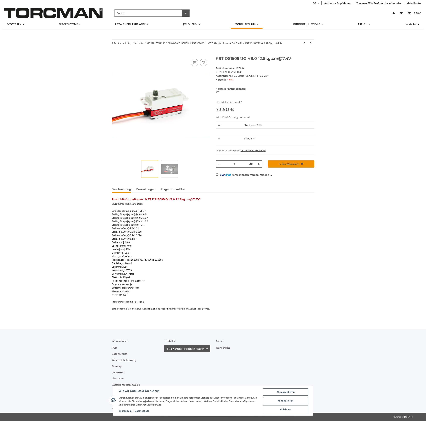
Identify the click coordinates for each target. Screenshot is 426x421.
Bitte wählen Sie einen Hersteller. (185, 348)
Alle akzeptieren (285, 392)
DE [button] (314, 3)
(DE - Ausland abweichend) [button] (253, 150)
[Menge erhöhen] (258, 164)
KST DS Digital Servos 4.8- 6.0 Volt (248, 75)
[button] (393, 13)
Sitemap (116, 366)
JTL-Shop (408, 416)
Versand (245, 117)
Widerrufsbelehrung (124, 360)
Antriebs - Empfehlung (337, 3)
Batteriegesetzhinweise (126, 384)
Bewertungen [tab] (145, 189)
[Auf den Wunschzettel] (203, 62)
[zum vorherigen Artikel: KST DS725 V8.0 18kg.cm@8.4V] (304, 43)
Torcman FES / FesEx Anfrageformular (378, 3)
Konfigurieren (285, 400)
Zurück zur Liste (122, 43)
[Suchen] (186, 13)
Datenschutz (142, 410)
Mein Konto (414, 3)
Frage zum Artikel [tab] (173, 189)
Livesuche (118, 378)
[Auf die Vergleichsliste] (194, 62)
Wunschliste (223, 347)
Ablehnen (285, 409)
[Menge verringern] (219, 164)
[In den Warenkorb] (114, 54)
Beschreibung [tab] (121, 189)
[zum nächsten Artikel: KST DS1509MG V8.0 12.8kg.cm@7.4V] (311, 43)
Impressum (125, 410)
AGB (114, 347)
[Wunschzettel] (401, 13)
